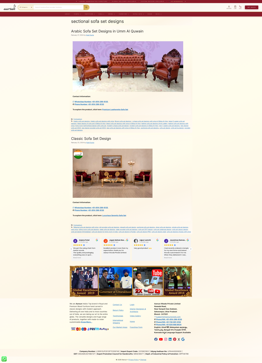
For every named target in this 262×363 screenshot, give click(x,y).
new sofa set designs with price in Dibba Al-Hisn (123, 128)
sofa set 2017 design (145, 229)
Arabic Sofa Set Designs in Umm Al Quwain (107, 31)
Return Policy (118, 310)
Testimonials (118, 316)
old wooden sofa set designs (109, 227)
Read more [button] (138, 258)
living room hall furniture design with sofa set (90, 126)
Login (132, 305)
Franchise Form (136, 327)
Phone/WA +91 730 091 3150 (168, 322)
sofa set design (165, 128)
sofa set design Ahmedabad (81, 232)
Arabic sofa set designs (81, 121)
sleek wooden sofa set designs (126, 229)
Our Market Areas (120, 327)
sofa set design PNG (144, 232)
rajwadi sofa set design (128, 227)
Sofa (101, 14)
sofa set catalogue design (162, 229)
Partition (90, 14)
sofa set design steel (159, 232)
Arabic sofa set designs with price (102, 121)
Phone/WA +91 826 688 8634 (168, 325)
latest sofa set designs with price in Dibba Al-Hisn (123, 123)
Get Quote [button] (252, 7)
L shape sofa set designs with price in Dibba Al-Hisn (150, 121)
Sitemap (143, 360)
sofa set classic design (180, 229)
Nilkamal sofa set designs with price (85, 227)
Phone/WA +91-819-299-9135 (169, 319)
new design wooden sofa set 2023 (94, 128)
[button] (190, 248)
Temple (77, 14)
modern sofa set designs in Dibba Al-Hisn (144, 126)
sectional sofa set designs (150, 128)
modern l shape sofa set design (118, 126)
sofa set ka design (177, 128)
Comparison (77, 119)
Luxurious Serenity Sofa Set (114, 215)
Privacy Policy (134, 360)
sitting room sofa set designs (89, 229)
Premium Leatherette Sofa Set (115, 110)
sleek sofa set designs (107, 229)
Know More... (86, 322)
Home (132, 322)
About (67, 14)
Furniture (124, 14)
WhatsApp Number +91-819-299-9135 (91, 102)
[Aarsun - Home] (10, 7)
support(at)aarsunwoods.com (168, 317)
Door (150, 14)
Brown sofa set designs (123, 121)
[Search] (86, 7)
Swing (111, 14)
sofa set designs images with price (179, 232)
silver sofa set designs (163, 227)
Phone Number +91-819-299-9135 (89, 104)
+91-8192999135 (176, 1)
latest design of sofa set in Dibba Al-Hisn (91, 123)
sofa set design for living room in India (104, 232)
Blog (159, 14)
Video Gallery (135, 316)
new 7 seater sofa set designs (169, 126)
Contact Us (117, 305)
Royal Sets (138, 14)
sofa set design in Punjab (127, 232)
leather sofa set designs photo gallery (154, 123)
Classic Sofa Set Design (91, 138)
